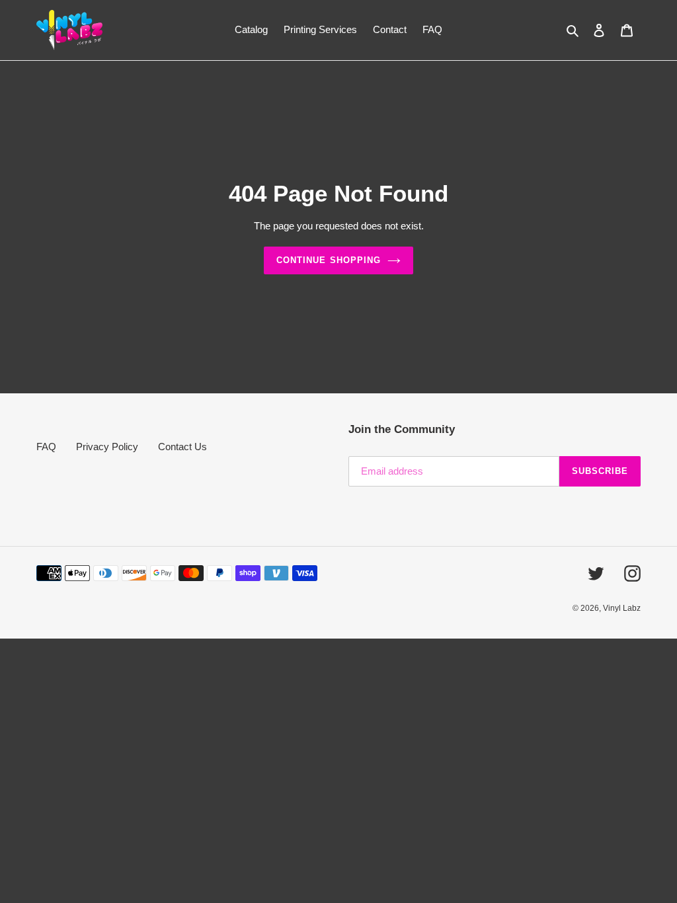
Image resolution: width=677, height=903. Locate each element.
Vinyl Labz (622, 608)
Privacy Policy (107, 446)
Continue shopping (328, 260)
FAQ (46, 446)
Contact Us (182, 446)
